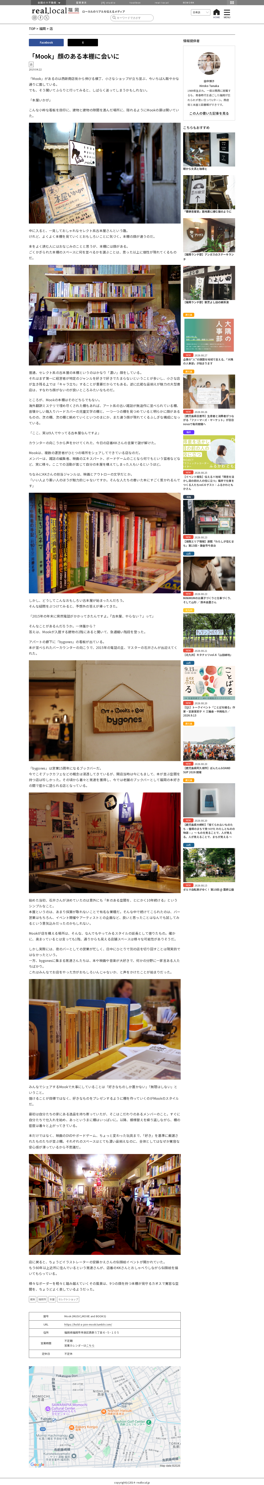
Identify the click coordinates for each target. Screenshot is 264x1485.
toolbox (135, 2)
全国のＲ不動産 (48, 2)
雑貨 (32, 1299)
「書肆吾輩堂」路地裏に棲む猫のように (207, 211)
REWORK (188, 2)
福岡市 (42, 1299)
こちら (90, 1345)
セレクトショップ (68, 1299)
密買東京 (81, 2)
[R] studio (108, 2)
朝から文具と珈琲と (195, 169)
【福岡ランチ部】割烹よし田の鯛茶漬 (206, 302)
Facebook (46, 42)
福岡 (42, 28)
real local (162, 2)
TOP (32, 28)
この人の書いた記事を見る (209, 113)
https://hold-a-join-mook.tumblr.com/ (88, 1324)
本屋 (52, 1299)
